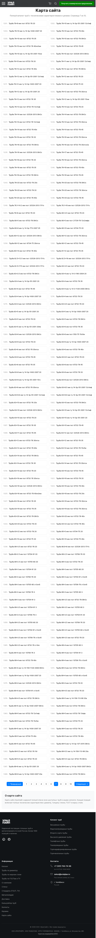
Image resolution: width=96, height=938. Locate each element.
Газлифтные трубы (57, 841)
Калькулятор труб (9, 903)
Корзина (5, 911)
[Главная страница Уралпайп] (11, 3)
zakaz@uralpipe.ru (62, 874)
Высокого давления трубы (61, 837)
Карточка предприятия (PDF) (48, 934)
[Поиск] (55, 3)
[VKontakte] (4, 839)
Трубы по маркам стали (11, 874)
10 (71, 784)
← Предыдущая (14, 784)
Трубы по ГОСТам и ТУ (11, 879)
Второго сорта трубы (58, 833)
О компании (6, 883)
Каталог (5, 866)
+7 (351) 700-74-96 (62, 866)
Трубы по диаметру (10, 870)
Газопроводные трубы (59, 845)
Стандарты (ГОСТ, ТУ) (11, 891)
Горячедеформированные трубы (63, 849)
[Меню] (3, 3)
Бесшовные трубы (57, 825)
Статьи (4, 887)
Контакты (5, 907)
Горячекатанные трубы (59, 853)
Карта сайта (6, 915)
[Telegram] (9, 839)
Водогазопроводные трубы (61, 829)
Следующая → (82, 784)
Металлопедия (7, 895)
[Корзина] (50, 3)
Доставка (5, 899)
